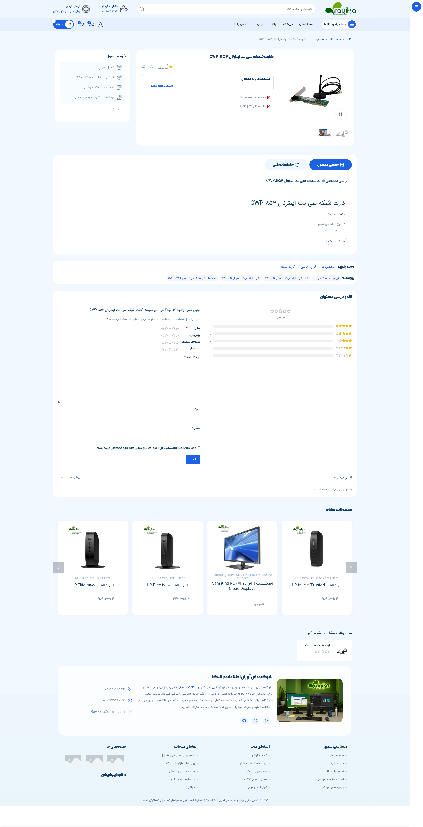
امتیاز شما (193, 329)
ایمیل (195, 428)
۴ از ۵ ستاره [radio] (166, 329)
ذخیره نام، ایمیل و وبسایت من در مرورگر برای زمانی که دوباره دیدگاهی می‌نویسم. (146, 448)
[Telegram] (244, 720)
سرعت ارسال (192, 348)
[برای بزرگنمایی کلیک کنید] (340, 114)
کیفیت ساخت (191, 342)
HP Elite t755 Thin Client (164, 578)
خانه (348, 39)
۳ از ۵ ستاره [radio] (170, 329)
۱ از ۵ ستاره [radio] (177, 329)
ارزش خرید (194, 335)
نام (197, 409)
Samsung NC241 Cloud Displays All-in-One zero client (313, 576)
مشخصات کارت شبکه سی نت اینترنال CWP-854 (192, 278)
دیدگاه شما (192, 357)
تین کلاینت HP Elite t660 (238, 585)
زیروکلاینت (210, 687)
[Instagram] (266, 720)
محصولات (318, 39)
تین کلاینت (193, 687)
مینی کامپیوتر (175, 687)
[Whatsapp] (255, 720)
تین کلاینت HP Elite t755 (164, 585)
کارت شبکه (287, 266)
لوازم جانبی (308, 266)
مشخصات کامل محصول (161, 85)
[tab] (330, 164)
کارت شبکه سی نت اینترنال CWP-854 (240, 278)
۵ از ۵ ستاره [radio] (163, 329)
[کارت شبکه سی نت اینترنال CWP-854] (342, 651)
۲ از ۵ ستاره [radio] (173, 329)
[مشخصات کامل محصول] (145, 86)
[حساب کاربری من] (100, 24)
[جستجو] (142, 9)
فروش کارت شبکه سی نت (326, 278)
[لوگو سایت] (341, 8)
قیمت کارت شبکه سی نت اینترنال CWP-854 (286, 278)
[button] (336, 241)
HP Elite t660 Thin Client (239, 578)
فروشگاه (335, 39)
